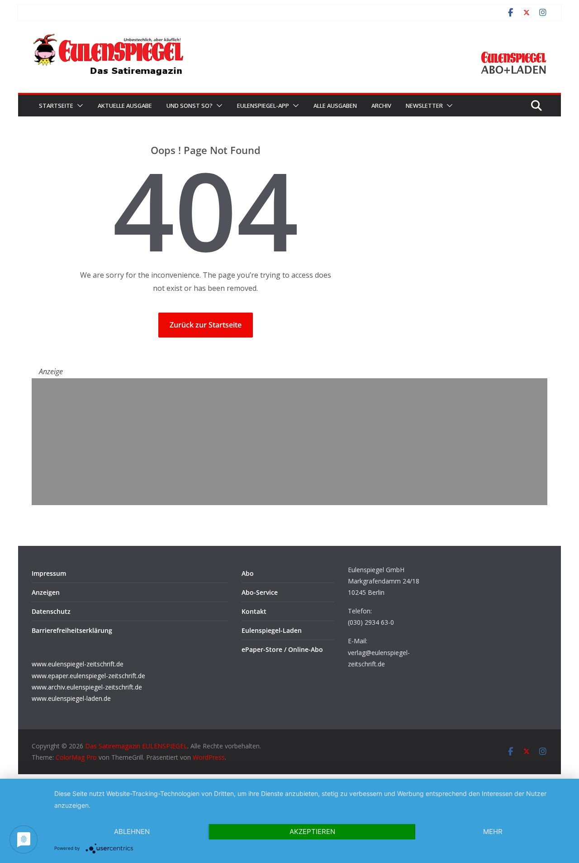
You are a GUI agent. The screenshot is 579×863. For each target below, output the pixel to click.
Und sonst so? (189, 105)
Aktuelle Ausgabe (125, 105)
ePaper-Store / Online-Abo (282, 649)
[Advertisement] (289, 441)
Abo (248, 573)
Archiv (381, 105)
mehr (493, 831)
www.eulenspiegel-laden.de (71, 698)
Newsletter (424, 105)
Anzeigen (46, 592)
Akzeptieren (312, 831)
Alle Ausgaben (335, 105)
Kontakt (254, 611)
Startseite (56, 105)
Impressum (49, 573)
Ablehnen (132, 831)
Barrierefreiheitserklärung (72, 630)
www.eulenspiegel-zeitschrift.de (77, 664)
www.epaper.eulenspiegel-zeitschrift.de (88, 675)
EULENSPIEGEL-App (263, 105)
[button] (78, 105)
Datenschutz (51, 611)
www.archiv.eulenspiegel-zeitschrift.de (87, 687)
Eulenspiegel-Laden (272, 630)
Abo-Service (260, 592)
